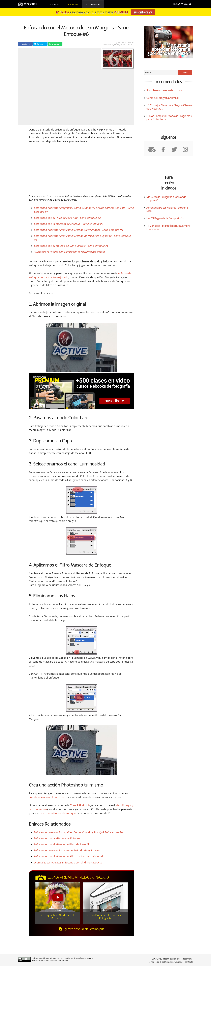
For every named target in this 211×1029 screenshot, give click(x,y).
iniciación (55, 4)
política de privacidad (172, 962)
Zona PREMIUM (79, 805)
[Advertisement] (57, 168)
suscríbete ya (143, 12)
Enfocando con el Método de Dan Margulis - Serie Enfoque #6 (71, 245)
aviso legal (154, 962)
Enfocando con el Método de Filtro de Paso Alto (62, 844)
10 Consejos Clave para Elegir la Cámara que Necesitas (169, 106)
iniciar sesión (180, 4)
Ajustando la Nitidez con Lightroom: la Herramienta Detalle (69, 251)
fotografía (92, 4)
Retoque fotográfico (124, 44)
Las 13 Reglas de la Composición (164, 218)
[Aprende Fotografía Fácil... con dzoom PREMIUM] (81, 391)
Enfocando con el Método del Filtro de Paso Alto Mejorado (69, 856)
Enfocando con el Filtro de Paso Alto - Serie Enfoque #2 (67, 217)
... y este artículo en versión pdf (83, 929)
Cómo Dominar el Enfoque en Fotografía (105, 916)
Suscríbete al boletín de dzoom (164, 90)
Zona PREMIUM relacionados (78, 877)
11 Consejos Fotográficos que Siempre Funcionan (168, 227)
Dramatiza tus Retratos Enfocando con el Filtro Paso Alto (68, 862)
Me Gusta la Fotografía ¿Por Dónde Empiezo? (166, 198)
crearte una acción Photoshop (47, 797)
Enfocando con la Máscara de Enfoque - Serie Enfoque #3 (68, 223)
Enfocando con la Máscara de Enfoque (57, 838)
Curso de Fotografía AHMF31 (162, 98)
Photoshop (108, 44)
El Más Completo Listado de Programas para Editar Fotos (168, 117)
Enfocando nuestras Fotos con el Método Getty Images (67, 850)
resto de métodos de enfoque (58, 813)
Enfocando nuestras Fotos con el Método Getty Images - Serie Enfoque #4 (78, 229)
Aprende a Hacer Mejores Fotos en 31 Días (168, 209)
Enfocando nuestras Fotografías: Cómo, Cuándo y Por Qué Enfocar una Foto (79, 832)
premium (73, 4)
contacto (189, 962)
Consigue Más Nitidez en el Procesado (57, 916)
